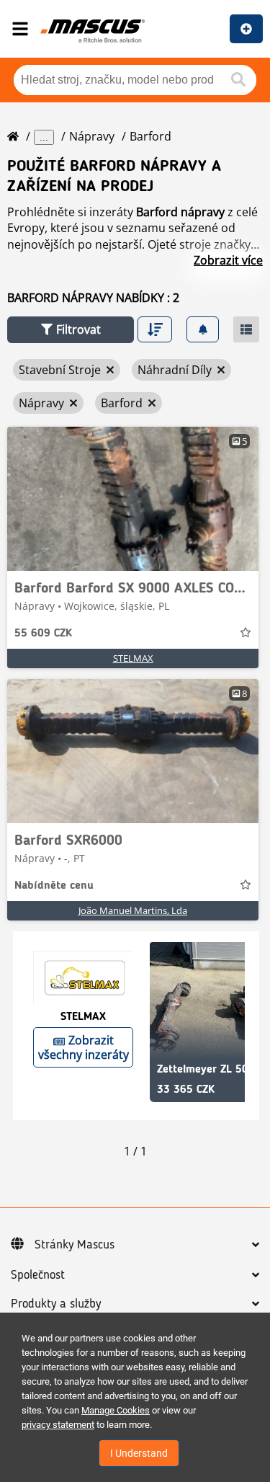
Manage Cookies (115, 1410)
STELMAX (133, 658)
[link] (132, 499)
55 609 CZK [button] (43, 633)
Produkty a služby (56, 1303)
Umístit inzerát (246, 28)
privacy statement (58, 1424)
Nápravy (91, 136)
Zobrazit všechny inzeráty (83, 1047)
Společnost (38, 1275)
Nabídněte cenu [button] (54, 886)
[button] (70, 329)
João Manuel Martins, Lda (132, 910)
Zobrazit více (228, 260)
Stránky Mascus (74, 1244)
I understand (139, 1453)
